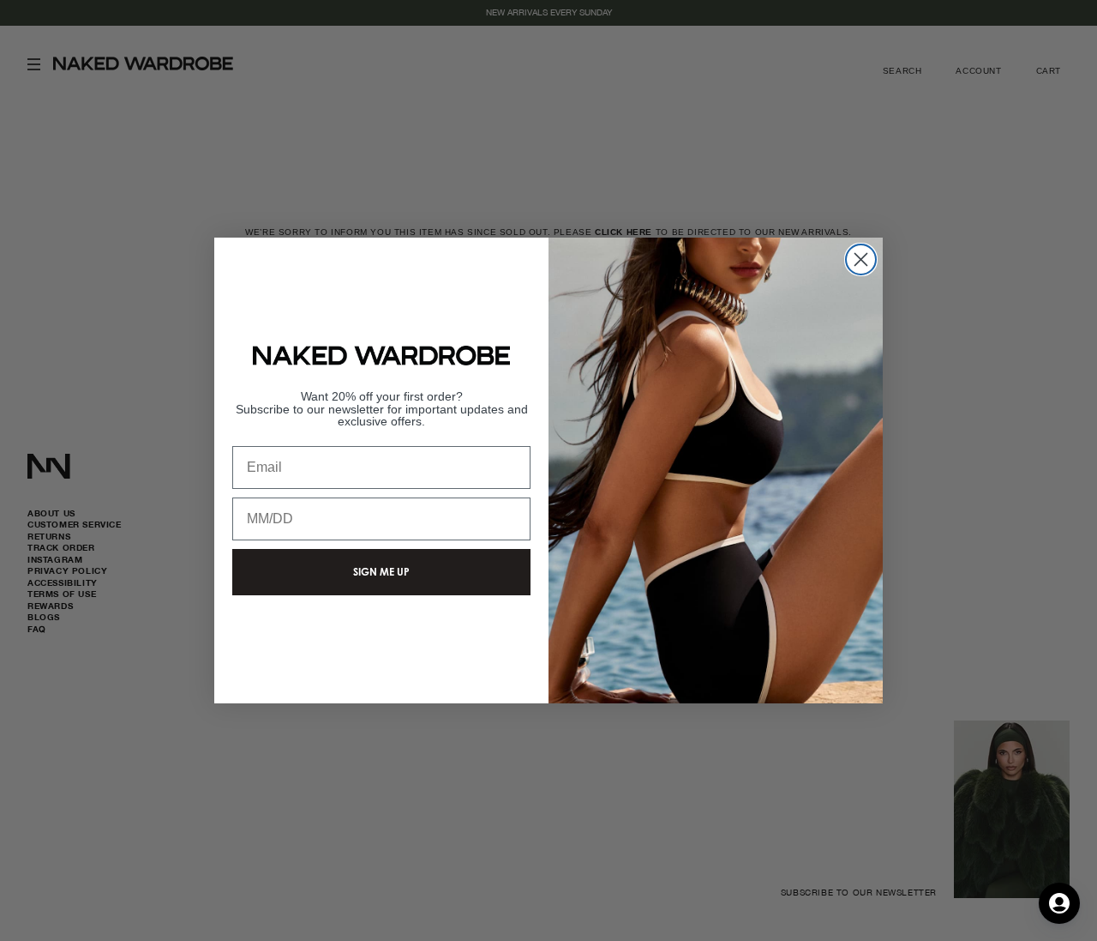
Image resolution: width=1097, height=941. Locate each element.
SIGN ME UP (381, 571)
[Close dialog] (861, 259)
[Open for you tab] (1059, 903)
